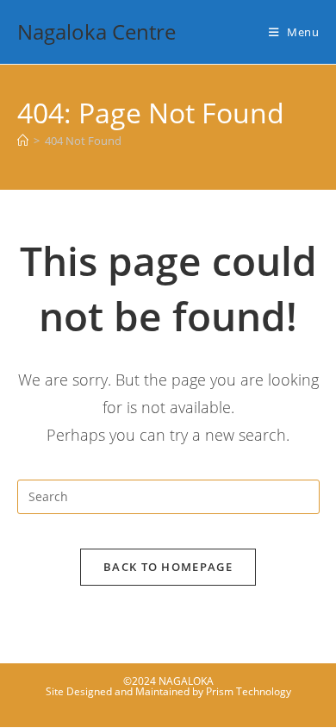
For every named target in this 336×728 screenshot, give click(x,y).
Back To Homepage (168, 566)
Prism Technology (248, 691)
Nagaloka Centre (96, 31)
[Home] (22, 140)
